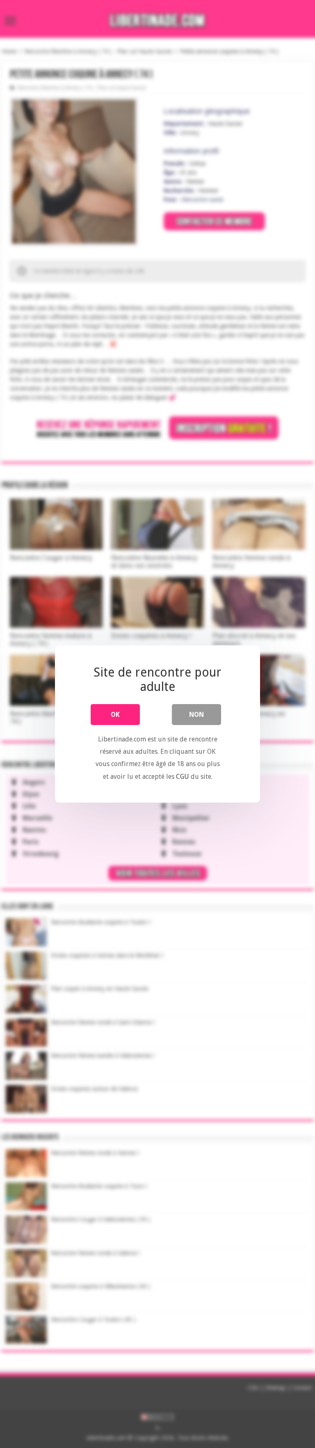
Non (196, 714)
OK (115, 714)
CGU (182, 776)
